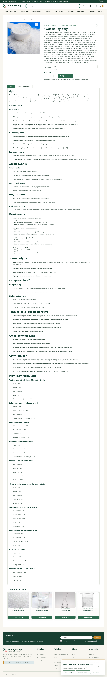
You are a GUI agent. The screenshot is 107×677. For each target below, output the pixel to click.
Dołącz (97, 637)
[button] (36, 24)
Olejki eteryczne (41, 657)
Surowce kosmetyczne (21, 19)
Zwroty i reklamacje (94, 657)
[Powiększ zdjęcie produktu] (23, 38)
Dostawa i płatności (94, 652)
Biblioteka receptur (59, 662)
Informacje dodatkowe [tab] (24, 86)
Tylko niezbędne (69, 672)
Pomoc (101, 1)
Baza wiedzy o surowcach (61, 654)
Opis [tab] (11, 86)
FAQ (55, 660)
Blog (55, 668)
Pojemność (47, 67)
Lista (73, 657)
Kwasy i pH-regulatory (34, 19)
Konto (73, 654)
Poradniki (56, 657)
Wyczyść (55, 69)
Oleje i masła (40, 654)
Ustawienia (95, 672)
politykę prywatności (92, 641)
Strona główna (10, 19)
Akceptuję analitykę (83, 672)
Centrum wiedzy (58, 652)
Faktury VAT (92, 654)
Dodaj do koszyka (65, 76)
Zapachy (39, 660)
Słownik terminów (59, 665)
